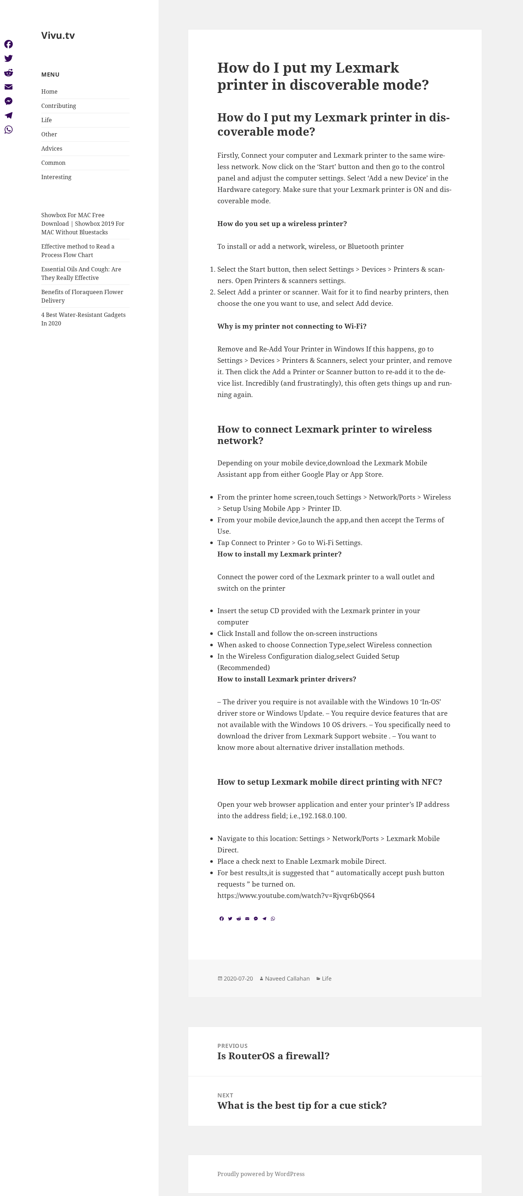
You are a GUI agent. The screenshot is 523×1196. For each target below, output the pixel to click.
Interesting (56, 177)
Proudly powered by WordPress (261, 1174)
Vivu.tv (58, 35)
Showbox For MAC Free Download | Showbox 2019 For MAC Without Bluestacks (83, 223)
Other (49, 134)
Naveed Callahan (287, 978)
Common (53, 163)
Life (46, 120)
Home (49, 91)
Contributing (58, 106)
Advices (51, 148)
